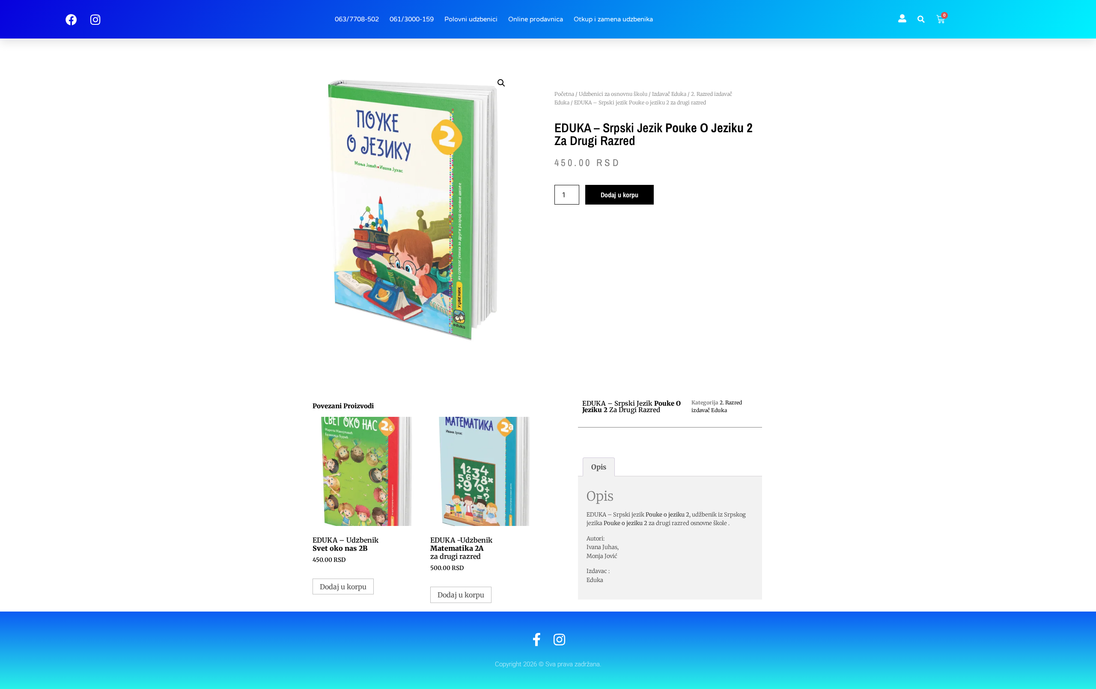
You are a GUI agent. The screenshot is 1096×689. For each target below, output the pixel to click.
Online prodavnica (535, 19)
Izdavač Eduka (669, 94)
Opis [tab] (598, 467)
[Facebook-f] (536, 639)
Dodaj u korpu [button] (343, 586)
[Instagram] (559, 639)
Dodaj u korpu (619, 194)
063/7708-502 (357, 19)
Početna (564, 94)
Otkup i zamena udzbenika (613, 19)
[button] (921, 19)
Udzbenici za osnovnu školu (613, 94)
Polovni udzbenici (470, 19)
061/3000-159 (412, 19)
